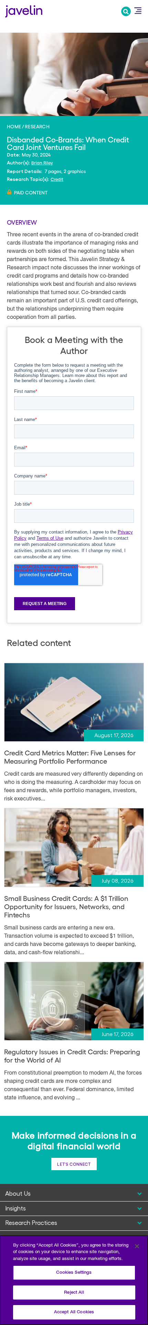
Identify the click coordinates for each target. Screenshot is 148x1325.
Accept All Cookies (74, 1312)
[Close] (137, 1246)
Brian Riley (42, 162)
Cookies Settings (74, 1272)
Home (14, 126)
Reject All (74, 1292)
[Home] (23, 10)
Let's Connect (74, 1164)
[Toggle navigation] (138, 11)
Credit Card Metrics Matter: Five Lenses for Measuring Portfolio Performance (70, 756)
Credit (57, 179)
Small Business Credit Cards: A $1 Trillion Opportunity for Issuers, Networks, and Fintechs (66, 906)
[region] (74, 1280)
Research (37, 126)
